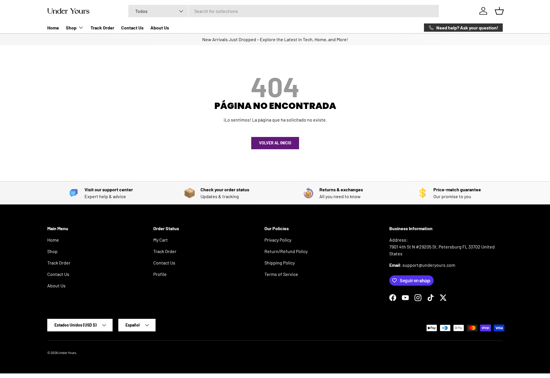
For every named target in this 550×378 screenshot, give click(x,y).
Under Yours (67, 353)
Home (53, 27)
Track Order (102, 27)
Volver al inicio (275, 142)
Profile (160, 274)
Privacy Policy (277, 239)
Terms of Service (281, 274)
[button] (499, 11)
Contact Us (132, 27)
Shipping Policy (279, 262)
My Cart (160, 239)
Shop (71, 27)
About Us (159, 27)
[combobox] (283, 11)
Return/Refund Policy (286, 251)
